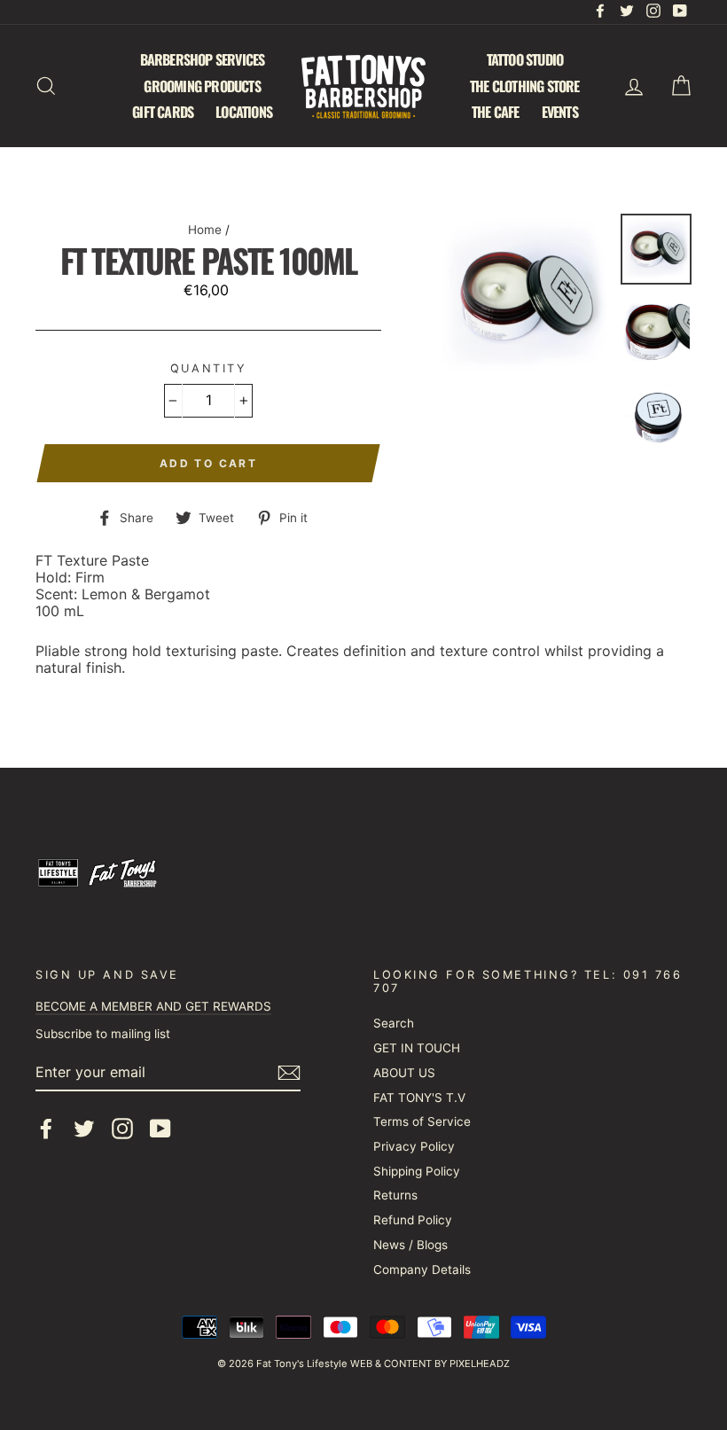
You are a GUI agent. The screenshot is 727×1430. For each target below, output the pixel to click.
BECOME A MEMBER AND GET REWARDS (153, 1006)
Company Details (422, 1269)
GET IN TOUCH (416, 1048)
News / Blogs (410, 1245)
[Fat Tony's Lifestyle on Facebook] (46, 1128)
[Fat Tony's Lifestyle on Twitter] (84, 1128)
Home (205, 230)
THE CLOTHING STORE (525, 86)
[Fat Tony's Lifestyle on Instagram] (122, 1128)
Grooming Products (202, 86)
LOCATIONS (243, 111)
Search (393, 1023)
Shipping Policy (416, 1171)
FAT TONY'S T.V (419, 1097)
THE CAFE (496, 111)
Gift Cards (162, 111)
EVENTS (560, 111)
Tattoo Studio (525, 59)
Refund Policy (412, 1220)
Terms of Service (422, 1121)
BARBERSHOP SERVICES (202, 59)
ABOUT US (404, 1073)
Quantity (208, 368)
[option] (524, 297)
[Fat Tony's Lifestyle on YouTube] (160, 1128)
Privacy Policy (414, 1146)
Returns (395, 1195)
